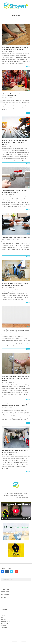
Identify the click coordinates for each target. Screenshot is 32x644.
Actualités (3, 612)
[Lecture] (3, 518)
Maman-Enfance (5, 627)
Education (3, 619)
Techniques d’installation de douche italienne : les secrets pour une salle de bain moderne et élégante (16, 378)
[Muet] (26, 518)
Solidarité (3, 631)
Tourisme (3, 633)
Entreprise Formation (6, 621)
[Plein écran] (29, 518)
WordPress (24, 641)
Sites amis (3, 597)
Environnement (4, 623)
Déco (2, 617)
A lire (28, 66)
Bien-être (3, 615)
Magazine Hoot (14, 641)
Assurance (3, 614)
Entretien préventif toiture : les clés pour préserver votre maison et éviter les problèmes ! (14, 142)
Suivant (12, 476)
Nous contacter (5, 594)
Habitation (11, 51)
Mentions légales (5, 591)
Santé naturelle (4, 629)
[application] (16, 511)
